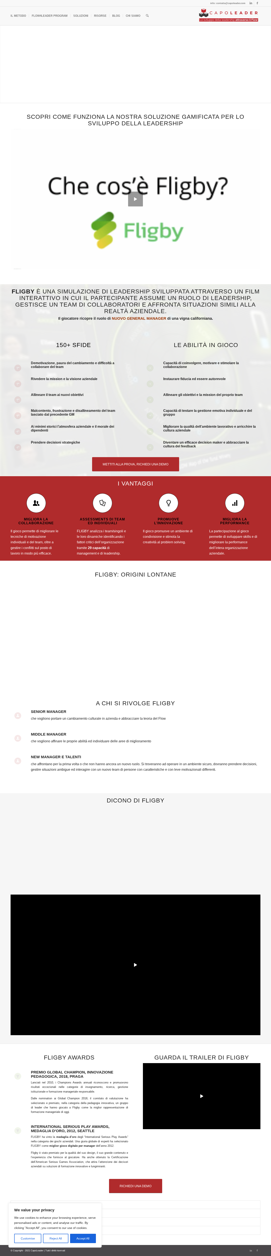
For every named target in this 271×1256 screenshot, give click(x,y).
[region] (55, 1225)
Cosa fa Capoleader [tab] (30, 1204)
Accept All (82, 1238)
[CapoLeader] (228, 16)
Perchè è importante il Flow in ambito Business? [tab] (47, 1221)
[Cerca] (147, 16)
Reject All (56, 1238)
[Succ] (251, 818)
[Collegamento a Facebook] (257, 3)
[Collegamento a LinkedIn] (251, 3)
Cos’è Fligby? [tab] (26, 1230)
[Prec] (20, 818)
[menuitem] (18, 16)
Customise (28, 1238)
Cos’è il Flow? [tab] (26, 1213)
